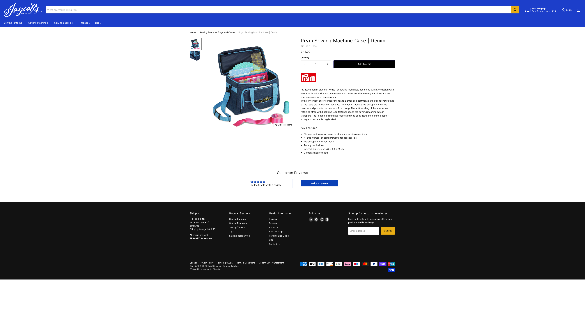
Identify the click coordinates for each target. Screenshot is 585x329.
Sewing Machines (38, 22)
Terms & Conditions (246, 263)
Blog (271, 240)
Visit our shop (276, 231)
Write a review (319, 183)
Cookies (193, 263)
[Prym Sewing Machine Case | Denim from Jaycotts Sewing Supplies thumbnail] (195, 44)
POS (192, 269)
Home (193, 32)
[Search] (515, 9)
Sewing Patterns (13, 22)
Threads (84, 22)
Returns (273, 223)
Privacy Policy (207, 263)
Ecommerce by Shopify (209, 269)
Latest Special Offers (239, 235)
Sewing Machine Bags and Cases (217, 32)
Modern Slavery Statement (271, 263)
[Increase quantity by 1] (327, 64)
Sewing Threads (237, 227)
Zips (97, 22)
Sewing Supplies (63, 22)
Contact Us (274, 244)
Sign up (387, 230)
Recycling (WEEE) (225, 263)
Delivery (273, 219)
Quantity (305, 58)
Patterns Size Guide (279, 235)
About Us (273, 227)
